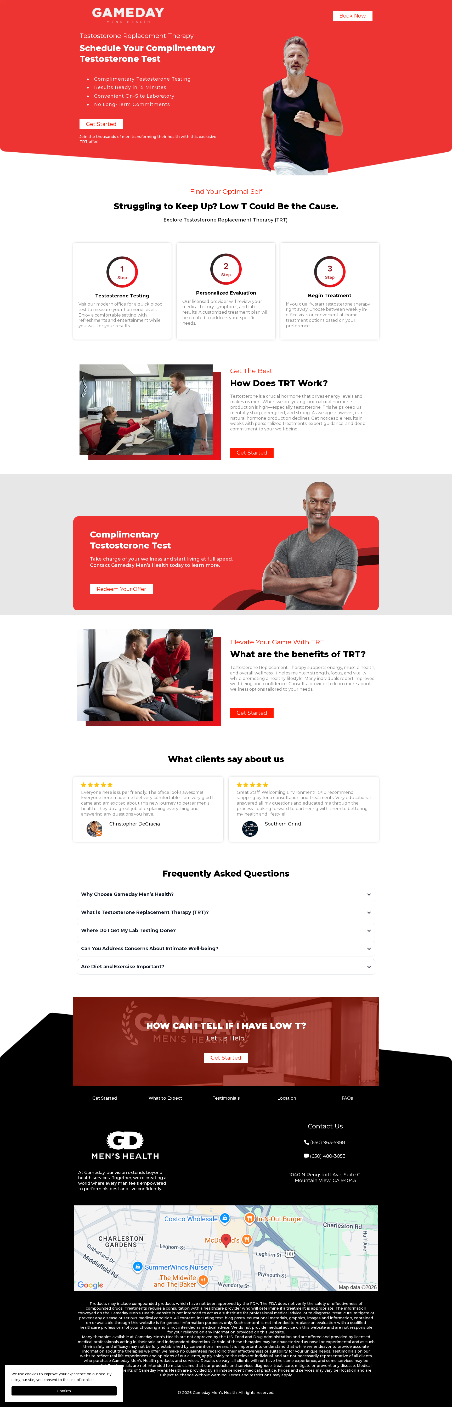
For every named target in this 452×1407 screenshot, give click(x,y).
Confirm (64, 1390)
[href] (226, 1248)
